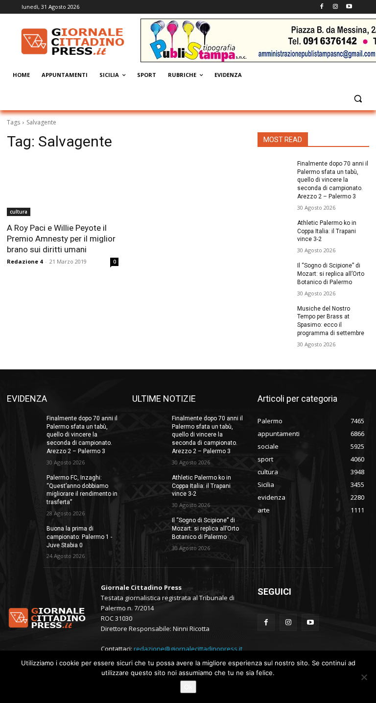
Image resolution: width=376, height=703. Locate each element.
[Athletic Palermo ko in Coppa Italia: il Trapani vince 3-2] (274, 230)
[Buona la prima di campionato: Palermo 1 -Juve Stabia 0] (23, 536)
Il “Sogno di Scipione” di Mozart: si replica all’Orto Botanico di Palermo (330, 274)
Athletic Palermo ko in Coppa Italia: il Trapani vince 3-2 (326, 231)
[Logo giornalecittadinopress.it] (73, 41)
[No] (364, 677)
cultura (18, 211)
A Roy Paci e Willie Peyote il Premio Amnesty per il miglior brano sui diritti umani (61, 238)
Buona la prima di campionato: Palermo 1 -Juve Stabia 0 (79, 537)
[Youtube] (348, 7)
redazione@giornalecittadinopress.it (188, 648)
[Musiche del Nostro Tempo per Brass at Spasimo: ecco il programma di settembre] (274, 316)
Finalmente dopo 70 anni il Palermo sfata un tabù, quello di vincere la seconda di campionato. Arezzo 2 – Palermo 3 (332, 180)
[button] (357, 98)
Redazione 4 (25, 261)
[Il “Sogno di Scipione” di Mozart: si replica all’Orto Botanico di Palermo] (274, 273)
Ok (188, 687)
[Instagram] (335, 7)
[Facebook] (322, 7)
